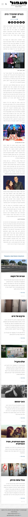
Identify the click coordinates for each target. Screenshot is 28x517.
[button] (6, 4)
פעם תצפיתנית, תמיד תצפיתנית (15, 442)
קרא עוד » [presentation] (22, 292)
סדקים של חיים (18, 316)
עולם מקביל (19, 361)
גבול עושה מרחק (17, 480)
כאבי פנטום (20, 401)
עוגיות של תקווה (17, 276)
